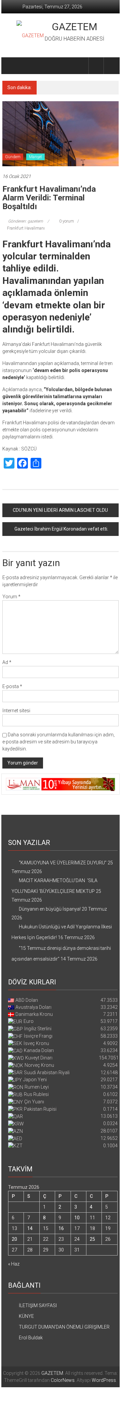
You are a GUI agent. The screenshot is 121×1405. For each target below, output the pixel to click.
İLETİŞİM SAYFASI (38, 1305)
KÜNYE (26, 1316)
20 (14, 1239)
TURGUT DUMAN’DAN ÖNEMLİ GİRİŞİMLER (64, 1327)
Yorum (11, 596)
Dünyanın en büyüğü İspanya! (80, 87)
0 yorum (66, 221)
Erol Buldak (31, 1337)
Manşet (35, 157)
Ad (6, 662)
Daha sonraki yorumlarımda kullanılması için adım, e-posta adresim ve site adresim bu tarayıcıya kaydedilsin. (58, 741)
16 (61, 1228)
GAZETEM (74, 27)
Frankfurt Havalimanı (26, 228)
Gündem (13, 157)
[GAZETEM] (10, 65)
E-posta (12, 686)
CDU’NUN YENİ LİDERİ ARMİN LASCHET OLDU (60, 510)
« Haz (13, 1264)
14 (30, 1228)
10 (77, 1217)
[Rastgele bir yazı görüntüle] (111, 65)
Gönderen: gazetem (25, 221)
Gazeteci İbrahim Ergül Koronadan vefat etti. (61, 529)
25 (92, 1239)
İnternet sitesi (16, 710)
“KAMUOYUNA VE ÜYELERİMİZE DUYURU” (63, 862)
